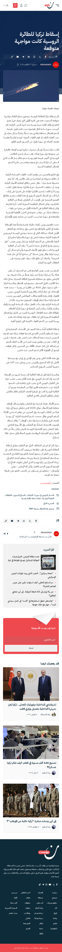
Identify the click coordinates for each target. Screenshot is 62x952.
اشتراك (31, 648)
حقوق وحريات (52, 903)
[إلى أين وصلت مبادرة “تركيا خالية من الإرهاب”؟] (31, 800)
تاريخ (55, 913)
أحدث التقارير (25, 892)
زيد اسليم (46, 773)
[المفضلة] (15, 5)
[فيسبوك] (7, 534)
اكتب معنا (13, 903)
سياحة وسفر (38, 913)
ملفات (28, 897)
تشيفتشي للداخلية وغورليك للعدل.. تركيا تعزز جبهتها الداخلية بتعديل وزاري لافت (32, 706)
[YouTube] (50, 884)
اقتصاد (40, 892)
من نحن (14, 892)
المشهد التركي (48, 503)
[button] (56, 5)
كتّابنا (15, 897)
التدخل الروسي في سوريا (44, 495)
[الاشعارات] (21, 5)
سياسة (54, 892)
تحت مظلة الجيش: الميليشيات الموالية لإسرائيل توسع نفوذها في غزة (23, 558)
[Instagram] (46, 884)
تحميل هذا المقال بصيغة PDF (41, 508)
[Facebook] (56, 884)
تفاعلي (27, 918)
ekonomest (45, 64)
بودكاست (27, 913)
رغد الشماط (45, 714)
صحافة (40, 897)
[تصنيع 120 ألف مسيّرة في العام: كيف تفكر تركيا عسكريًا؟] (31, 742)
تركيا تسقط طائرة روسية (31, 498)
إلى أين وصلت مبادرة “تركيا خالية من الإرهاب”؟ (31, 821)
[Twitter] (54, 884)
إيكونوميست (45, 483)
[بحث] (26, 5)
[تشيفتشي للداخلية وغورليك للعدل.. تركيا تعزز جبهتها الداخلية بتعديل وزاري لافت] (31, 684)
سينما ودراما (38, 918)
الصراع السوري (19, 495)
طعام (41, 923)
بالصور (28, 928)
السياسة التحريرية (11, 908)
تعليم (55, 923)
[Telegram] (43, 884)
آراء (56, 908)
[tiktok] (40, 884)
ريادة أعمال (39, 908)
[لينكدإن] (4, 534)
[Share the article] (45, 57)
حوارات (27, 908)
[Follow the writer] (34, 532)
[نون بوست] (49, 5)
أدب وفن (40, 903)
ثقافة (41, 933)
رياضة (55, 918)
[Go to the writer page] (56, 533)
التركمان (30, 495)
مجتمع (54, 897)
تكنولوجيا (54, 928)
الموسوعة (26, 923)
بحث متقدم (13, 913)
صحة (41, 928)
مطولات (27, 903)
